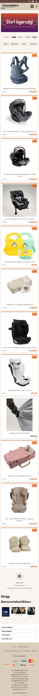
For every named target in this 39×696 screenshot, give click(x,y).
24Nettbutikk (23, 693)
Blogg (34, 651)
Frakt (13, 647)
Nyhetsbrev (26, 651)
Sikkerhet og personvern (13, 651)
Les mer (24, 689)
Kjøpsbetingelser (23, 647)
